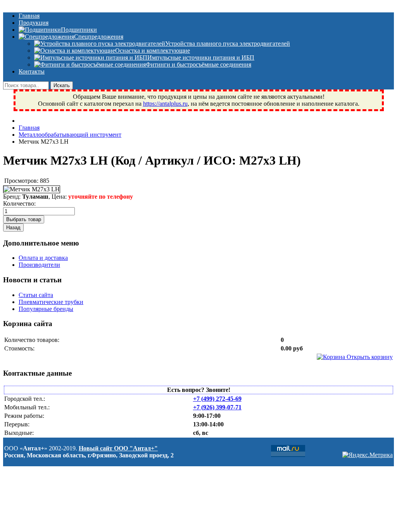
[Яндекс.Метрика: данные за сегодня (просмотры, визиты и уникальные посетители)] (367, 455)
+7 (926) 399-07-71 (217, 407)
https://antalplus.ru (165, 103)
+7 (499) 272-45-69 (217, 398)
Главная (29, 15)
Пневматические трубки (51, 302)
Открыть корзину (369, 357)
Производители (39, 264)
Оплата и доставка (43, 257)
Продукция (33, 22)
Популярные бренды (46, 309)
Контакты (32, 71)
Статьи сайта (36, 295)
